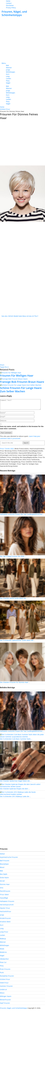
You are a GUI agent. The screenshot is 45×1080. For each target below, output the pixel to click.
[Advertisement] (22, 39)
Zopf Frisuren (5, 1003)
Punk (2, 972)
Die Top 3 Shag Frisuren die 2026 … (13, 556)
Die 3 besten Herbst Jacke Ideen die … (14, 598)
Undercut (3, 989)
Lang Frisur (4, 932)
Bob (7, 65)
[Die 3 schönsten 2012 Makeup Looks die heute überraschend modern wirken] (22, 793)
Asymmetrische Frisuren (9, 857)
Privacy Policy (11, 8)
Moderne (3, 952)
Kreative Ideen (5, 922)
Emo (1, 888)
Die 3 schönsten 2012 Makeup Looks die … (15, 796)
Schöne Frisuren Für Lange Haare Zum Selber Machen (21, 389)
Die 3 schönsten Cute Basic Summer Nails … (16, 739)
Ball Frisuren (4, 861)
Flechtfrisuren (5, 891)
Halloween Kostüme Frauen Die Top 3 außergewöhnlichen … (22, 514)
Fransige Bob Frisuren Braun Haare (22, 382)
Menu (4, 63)
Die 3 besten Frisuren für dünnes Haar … (15, 682)
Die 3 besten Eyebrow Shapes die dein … (15, 789)
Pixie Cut (3, 962)
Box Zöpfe (3, 874)
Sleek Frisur (4, 983)
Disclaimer (10, 5)
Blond (2, 867)
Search (26, 443)
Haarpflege (4, 898)
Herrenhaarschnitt (7, 905)
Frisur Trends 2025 (7, 449)
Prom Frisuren (5, 969)
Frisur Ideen (4, 894)
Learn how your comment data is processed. (20, 437)
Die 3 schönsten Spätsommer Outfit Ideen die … (17, 640)
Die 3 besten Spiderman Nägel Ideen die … (15, 781)
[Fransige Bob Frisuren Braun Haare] (22, 379)
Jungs (8, 70)
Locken (8, 78)
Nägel (8, 83)
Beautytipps (4, 864)
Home (8, 1)
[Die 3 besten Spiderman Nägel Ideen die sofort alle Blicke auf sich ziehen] (22, 760)
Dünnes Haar (5, 884)
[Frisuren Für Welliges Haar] (22, 372)
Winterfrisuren (5, 1000)
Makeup (3, 939)
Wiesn (2, 993)
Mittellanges (10, 72)
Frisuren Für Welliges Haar (16, 375)
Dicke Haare (4, 877)
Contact (9, 3)
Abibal (2, 854)
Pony (8, 81)
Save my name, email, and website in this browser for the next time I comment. (21, 427)
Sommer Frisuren (6, 986)
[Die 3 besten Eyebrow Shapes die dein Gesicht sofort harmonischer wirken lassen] (22, 785)
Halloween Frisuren (7, 901)
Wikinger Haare (5, 996)
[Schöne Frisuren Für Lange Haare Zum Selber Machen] (22, 385)
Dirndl (2, 881)
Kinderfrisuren (5, 918)
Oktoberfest (4, 959)
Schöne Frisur (5, 979)
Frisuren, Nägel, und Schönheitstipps (14, 13)
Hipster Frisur (5, 908)
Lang (8, 76)
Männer (9, 68)
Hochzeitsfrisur (5, 911)
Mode (2, 949)
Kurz (7, 74)
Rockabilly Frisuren (7, 976)
